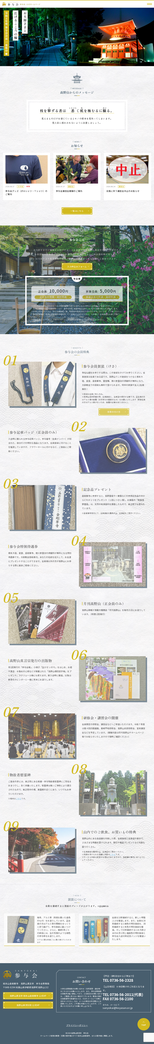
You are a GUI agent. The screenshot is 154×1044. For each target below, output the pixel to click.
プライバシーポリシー (77, 1025)
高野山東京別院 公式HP (28, 1005)
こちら (18, 796)
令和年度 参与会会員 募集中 (6, 32)
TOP (143, 1024)
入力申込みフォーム (77, 266)
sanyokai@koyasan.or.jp (118, 1007)
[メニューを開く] (149, 4)
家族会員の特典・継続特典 (101, 295)
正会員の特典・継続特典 (53, 295)
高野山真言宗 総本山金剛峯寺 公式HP (28, 995)
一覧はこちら (77, 210)
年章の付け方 (113, 410)
